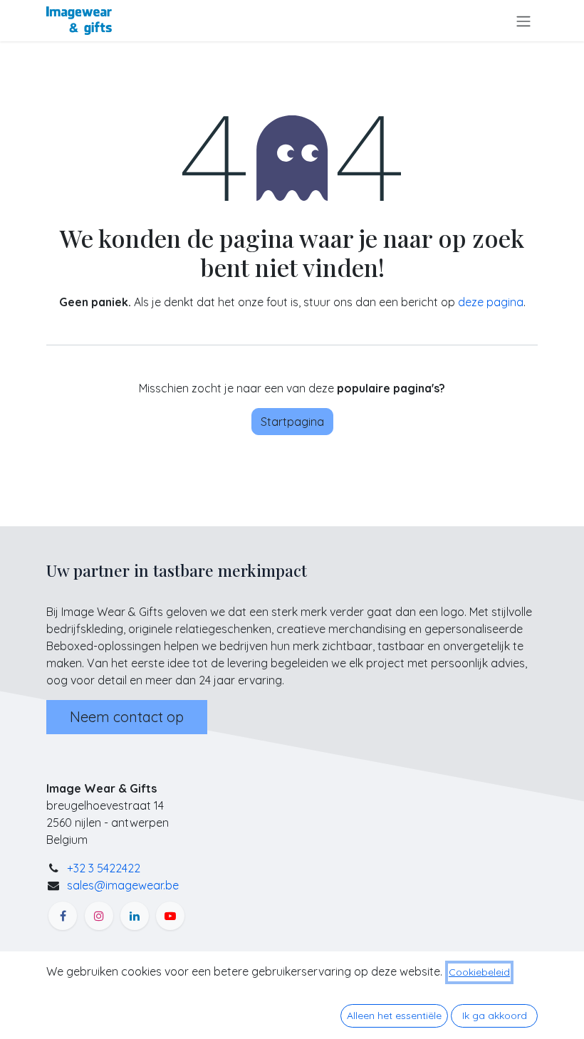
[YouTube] (170, 916)
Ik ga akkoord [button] (494, 1015)
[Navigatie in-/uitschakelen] (523, 21)
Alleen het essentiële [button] (394, 1015)
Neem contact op (127, 717)
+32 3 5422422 (103, 868)
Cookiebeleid (479, 972)
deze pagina (490, 302)
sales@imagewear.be (123, 885)
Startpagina (292, 421)
